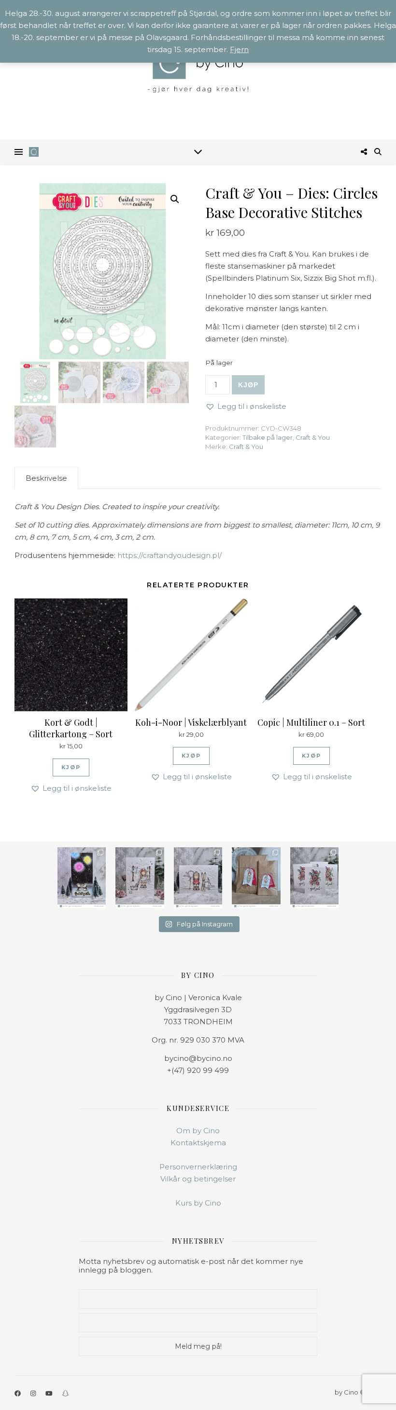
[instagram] (33, 1393)
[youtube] (49, 1393)
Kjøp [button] (71, 767)
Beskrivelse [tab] (46, 478)
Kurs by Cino (198, 1202)
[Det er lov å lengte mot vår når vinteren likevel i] (139, 877)
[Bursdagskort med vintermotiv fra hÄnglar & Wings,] (198, 877)
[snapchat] (65, 1393)
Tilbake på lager (267, 437)
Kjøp (248, 385)
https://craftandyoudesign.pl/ (169, 555)
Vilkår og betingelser (198, 1178)
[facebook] (18, 1393)
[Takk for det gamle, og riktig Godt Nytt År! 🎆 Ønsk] (81, 877)
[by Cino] (198, 70)
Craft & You (313, 437)
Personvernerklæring (198, 1166)
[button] (175, 199)
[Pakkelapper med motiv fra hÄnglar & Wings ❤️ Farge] (256, 877)
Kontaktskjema (198, 1142)
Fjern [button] (239, 49)
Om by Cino (198, 1130)
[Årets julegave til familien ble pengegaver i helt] (314, 877)
